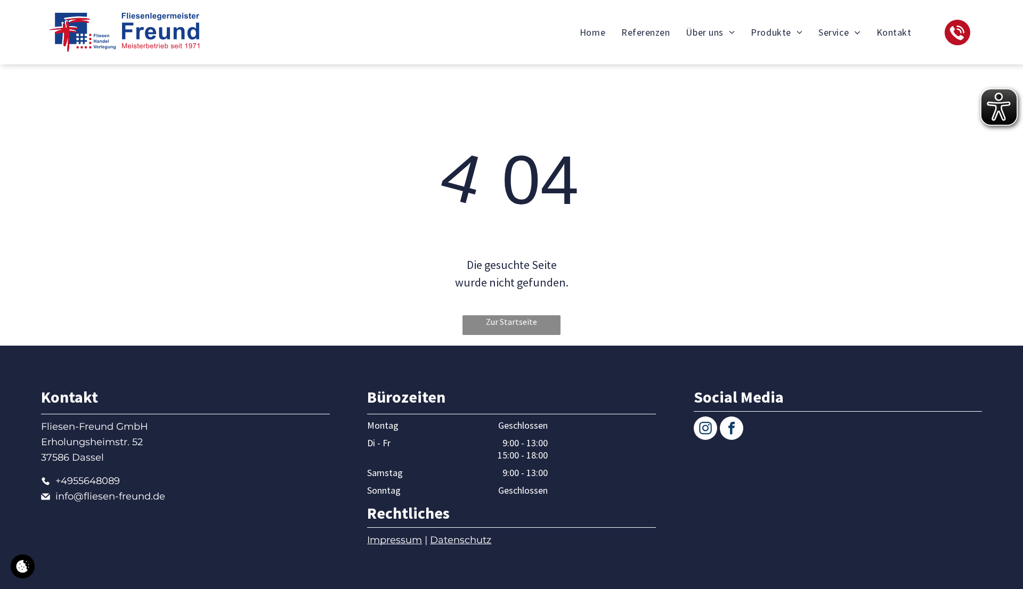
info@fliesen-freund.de (110, 496)
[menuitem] (592, 32)
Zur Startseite (511, 321)
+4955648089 (87, 481)
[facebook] (731, 429)
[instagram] (705, 429)
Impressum (394, 540)
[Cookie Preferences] (23, 566)
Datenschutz (460, 540)
